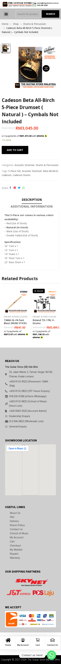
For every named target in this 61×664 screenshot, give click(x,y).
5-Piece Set (14, 171)
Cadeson (6, 175)
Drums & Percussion (47, 165)
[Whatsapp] (51, 655)
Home (8, 645)
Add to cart (15, 150)
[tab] (31, 200)
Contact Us (52, 645)
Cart (38, 645)
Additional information (32, 206)
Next (56, 314)
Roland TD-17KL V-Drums (44, 321)
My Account (23, 645)
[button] (6, 14)
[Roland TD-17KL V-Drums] (45, 301)
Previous (4, 314)
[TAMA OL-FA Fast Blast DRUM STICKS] (16, 301)
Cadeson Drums (21, 175)
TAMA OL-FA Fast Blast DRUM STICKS (15, 321)
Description (32, 200)
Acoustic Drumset (24, 165)
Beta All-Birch (50, 171)
